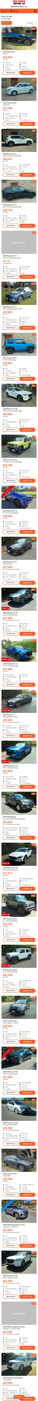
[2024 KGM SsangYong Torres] (19, 1211)
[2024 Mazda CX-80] (19, 1262)
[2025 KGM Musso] (19, 803)
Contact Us (27, 73)
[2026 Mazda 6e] (19, 38)
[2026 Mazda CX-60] (19, 395)
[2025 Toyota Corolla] (19, 1109)
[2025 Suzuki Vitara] (19, 1007)
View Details (10, 73)
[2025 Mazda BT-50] (19, 497)
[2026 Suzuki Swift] (19, 89)
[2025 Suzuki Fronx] (19, 1160)
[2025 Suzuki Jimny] (19, 905)
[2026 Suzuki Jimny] (19, 344)
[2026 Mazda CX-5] (19, 140)
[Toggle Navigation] (35, 11)
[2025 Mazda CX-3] (19, 548)
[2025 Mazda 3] (19, 701)
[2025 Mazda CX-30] (19, 599)
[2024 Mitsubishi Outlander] (19, 1364)
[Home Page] (19, 2)
